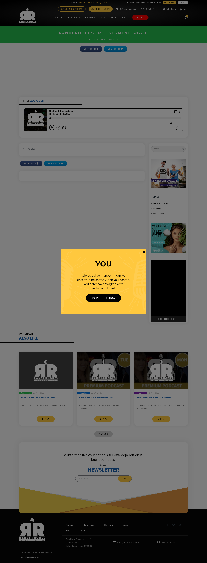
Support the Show (103, 297)
